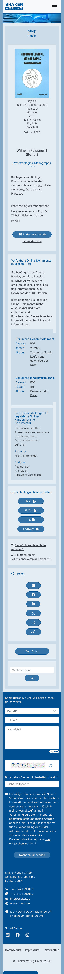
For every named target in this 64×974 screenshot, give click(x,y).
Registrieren (22, 466)
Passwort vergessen (28, 474)
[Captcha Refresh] (50, 765)
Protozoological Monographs (30, 206)
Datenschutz (13, 950)
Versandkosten (32, 241)
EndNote (28, 529)
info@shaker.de (20, 898)
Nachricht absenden (32, 855)
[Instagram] (27, 935)
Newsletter (52, 950)
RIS (29, 519)
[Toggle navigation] (54, 6)
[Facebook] (17, 935)
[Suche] (32, 678)
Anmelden (21, 470)
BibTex (28, 510)
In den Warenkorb (34, 234)
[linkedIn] (7, 935)
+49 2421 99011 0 (22, 889)
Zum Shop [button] (32, 651)
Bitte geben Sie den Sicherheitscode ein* (31, 777)
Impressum (32, 950)
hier (47, 839)
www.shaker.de (20, 903)
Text (28, 501)
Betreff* (12, 711)
